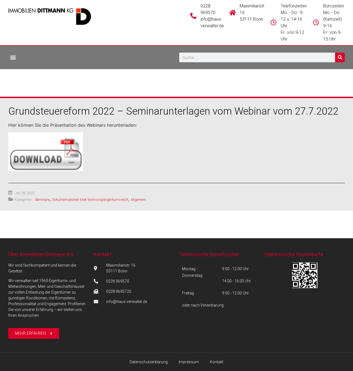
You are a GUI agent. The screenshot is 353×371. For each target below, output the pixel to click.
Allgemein (138, 199)
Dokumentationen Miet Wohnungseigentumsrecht (90, 199)
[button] (12, 57)
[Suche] (340, 57)
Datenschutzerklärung (149, 362)
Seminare (42, 199)
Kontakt (102, 254)
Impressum (189, 362)
